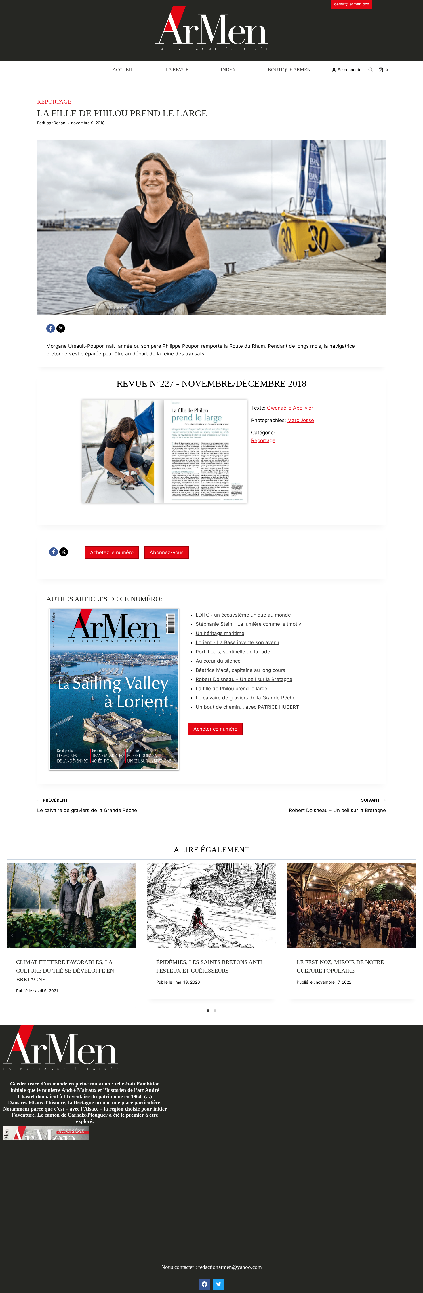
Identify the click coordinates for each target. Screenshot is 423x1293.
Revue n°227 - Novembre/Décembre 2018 (211, 383)
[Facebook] (50, 328)
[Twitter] (218, 1284)
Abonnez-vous (167, 552)
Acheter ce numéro (215, 729)
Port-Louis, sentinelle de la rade (233, 652)
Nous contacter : (179, 1267)
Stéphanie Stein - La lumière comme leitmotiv (248, 624)
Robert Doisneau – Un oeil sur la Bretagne (337, 805)
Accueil (123, 69)
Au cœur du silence (218, 661)
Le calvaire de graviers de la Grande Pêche (246, 698)
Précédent (11, 935)
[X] (60, 328)
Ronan (59, 123)
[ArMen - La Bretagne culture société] (212, 28)
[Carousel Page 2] (215, 1010)
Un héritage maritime (220, 633)
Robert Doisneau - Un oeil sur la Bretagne (244, 679)
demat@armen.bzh (351, 4)
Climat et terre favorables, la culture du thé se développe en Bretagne (65, 970)
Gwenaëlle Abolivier (290, 408)
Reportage (54, 101)
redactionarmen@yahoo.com (230, 1267)
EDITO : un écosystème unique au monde (243, 615)
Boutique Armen (289, 69)
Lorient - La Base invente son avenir (237, 642)
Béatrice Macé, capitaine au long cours (240, 670)
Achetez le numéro (112, 552)
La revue (176, 69)
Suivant (411, 935)
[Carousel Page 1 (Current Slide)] (208, 1010)
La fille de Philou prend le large (231, 688)
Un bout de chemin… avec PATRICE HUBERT (247, 707)
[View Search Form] (371, 70)
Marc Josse (300, 420)
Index (228, 69)
